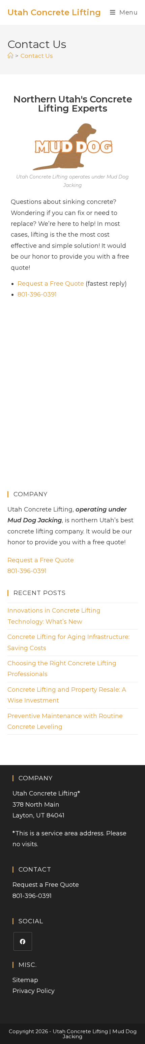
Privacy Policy (33, 991)
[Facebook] (22, 941)
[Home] (10, 55)
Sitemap (25, 980)
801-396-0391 (37, 294)
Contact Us (37, 55)
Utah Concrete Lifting (54, 12)
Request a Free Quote (51, 283)
